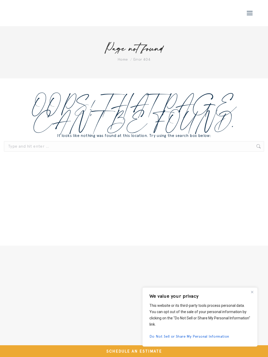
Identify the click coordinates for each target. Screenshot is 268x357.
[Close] (252, 292)
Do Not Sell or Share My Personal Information (189, 336)
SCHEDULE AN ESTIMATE (134, 351)
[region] (200, 317)
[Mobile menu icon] (249, 13)
